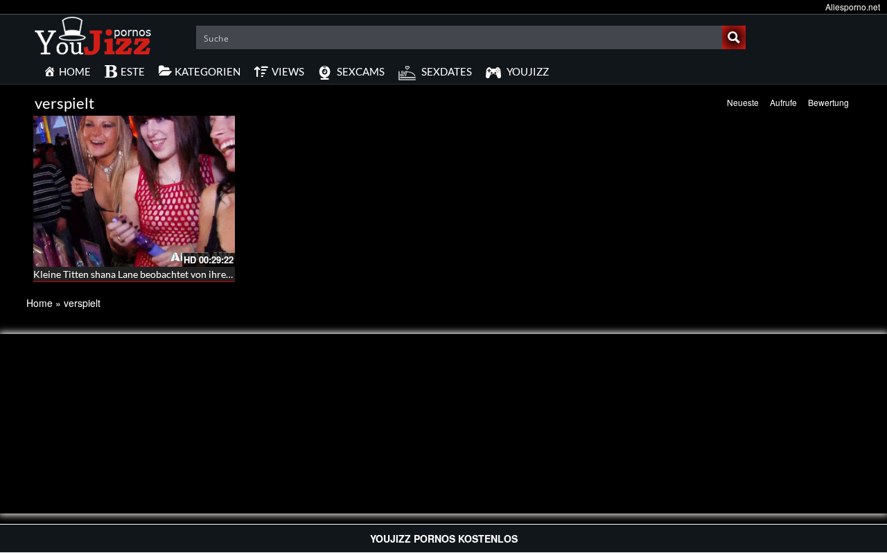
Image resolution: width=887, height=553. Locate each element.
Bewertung (828, 102)
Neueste (743, 102)
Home (39, 303)
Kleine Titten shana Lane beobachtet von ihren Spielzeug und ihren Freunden (197, 274)
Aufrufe (783, 102)
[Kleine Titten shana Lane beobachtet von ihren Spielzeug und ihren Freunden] (134, 191)
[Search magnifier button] (734, 37)
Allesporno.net (852, 6)
